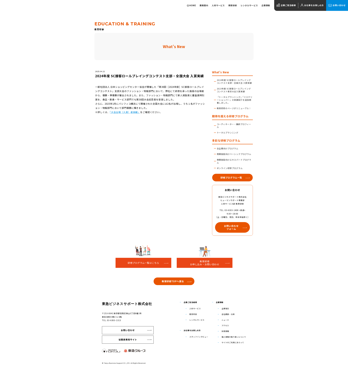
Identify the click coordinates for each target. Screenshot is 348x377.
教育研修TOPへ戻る (173, 281)
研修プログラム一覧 (231, 177)
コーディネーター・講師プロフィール (234, 125)
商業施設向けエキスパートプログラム (234, 161)
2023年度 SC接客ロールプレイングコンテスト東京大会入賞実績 (234, 90)
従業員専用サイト (128, 339)
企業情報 (219, 302)
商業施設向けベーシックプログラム (234, 154)
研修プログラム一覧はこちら (143, 262)
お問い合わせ (339, 5)
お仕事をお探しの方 (314, 5)
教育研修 (193, 314)
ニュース (225, 320)
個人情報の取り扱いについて (234, 337)
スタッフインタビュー (198, 336)
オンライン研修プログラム (230, 168)
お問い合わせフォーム (231, 227)
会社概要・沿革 (228, 314)
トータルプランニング (227, 132)
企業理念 (225, 308)
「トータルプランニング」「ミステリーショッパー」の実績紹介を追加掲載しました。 (234, 100)
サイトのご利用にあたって (233, 342)
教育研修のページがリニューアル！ (234, 108)
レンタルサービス (196, 320)
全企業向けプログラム (227, 148)
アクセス (225, 325)
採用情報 (225, 331)
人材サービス (195, 308)
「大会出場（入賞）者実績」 (125, 112)
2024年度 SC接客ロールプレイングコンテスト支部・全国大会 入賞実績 (234, 81)
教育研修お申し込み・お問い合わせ (204, 263)
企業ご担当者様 (288, 5)
